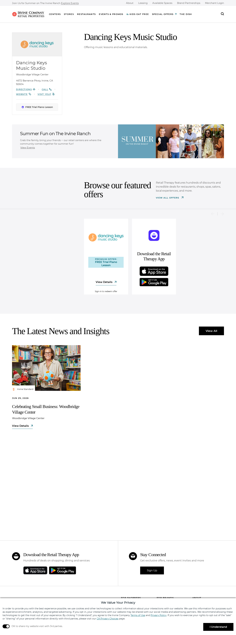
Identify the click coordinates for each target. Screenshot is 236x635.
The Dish (186, 14)
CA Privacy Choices (107, 618)
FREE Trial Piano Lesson (39, 107)
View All (211, 330)
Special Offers (162, 14)
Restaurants (86, 14)
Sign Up (152, 570)
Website (22, 94)
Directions (24, 89)
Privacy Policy (158, 615)
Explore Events (70, 3)
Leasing (143, 2)
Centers (55, 14)
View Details (104, 282)
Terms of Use (138, 615)
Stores (69, 14)
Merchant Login (214, 2)
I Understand (218, 626)
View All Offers (168, 197)
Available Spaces (162, 2)
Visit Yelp (44, 94)
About (129, 2)
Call (45, 89)
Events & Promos (111, 14)
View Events (27, 147)
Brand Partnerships (188, 2)
